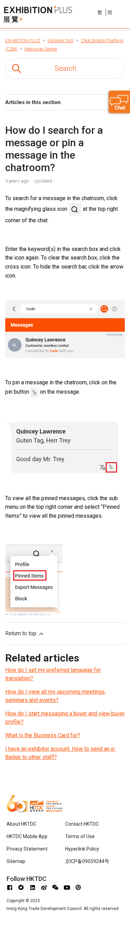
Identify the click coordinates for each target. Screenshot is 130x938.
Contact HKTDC (82, 824)
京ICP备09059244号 (87, 861)
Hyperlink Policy (82, 849)
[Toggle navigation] (125, 11)
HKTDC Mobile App (27, 836)
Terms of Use (80, 836)
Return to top (21, 633)
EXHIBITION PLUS (22, 40)
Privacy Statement (27, 849)
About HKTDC (21, 824)
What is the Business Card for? (42, 735)
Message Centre (41, 48)
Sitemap (16, 861)
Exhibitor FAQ (60, 40)
